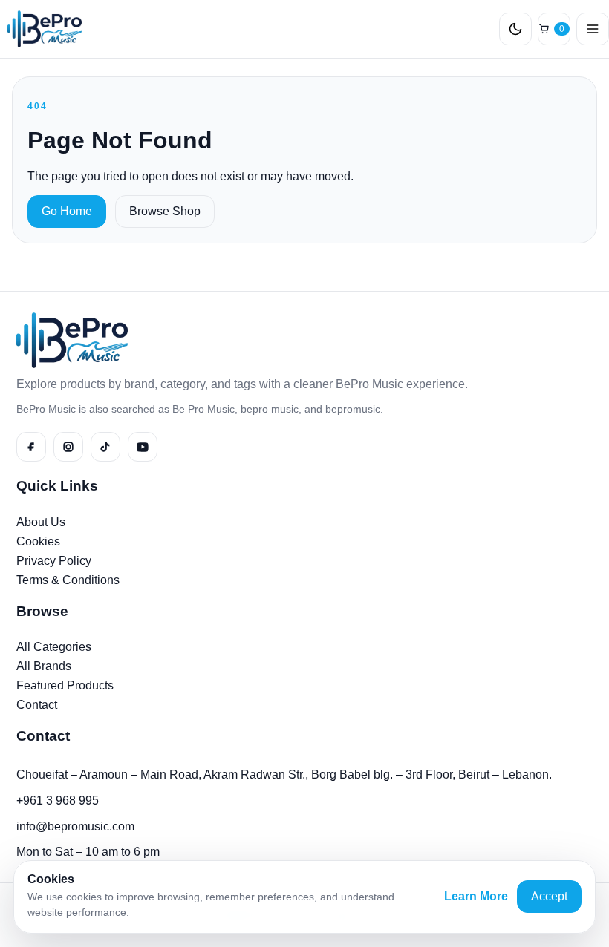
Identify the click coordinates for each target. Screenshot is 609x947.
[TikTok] (105, 447)
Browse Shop (165, 211)
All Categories (53, 646)
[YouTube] (142, 447)
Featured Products (65, 685)
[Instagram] (68, 447)
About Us (40, 522)
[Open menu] (592, 29)
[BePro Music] (41, 28)
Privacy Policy (53, 560)
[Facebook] (31, 447)
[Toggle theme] (515, 29)
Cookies (38, 541)
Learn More (476, 896)
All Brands (43, 666)
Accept (549, 896)
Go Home (67, 211)
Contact (36, 704)
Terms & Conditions (68, 580)
